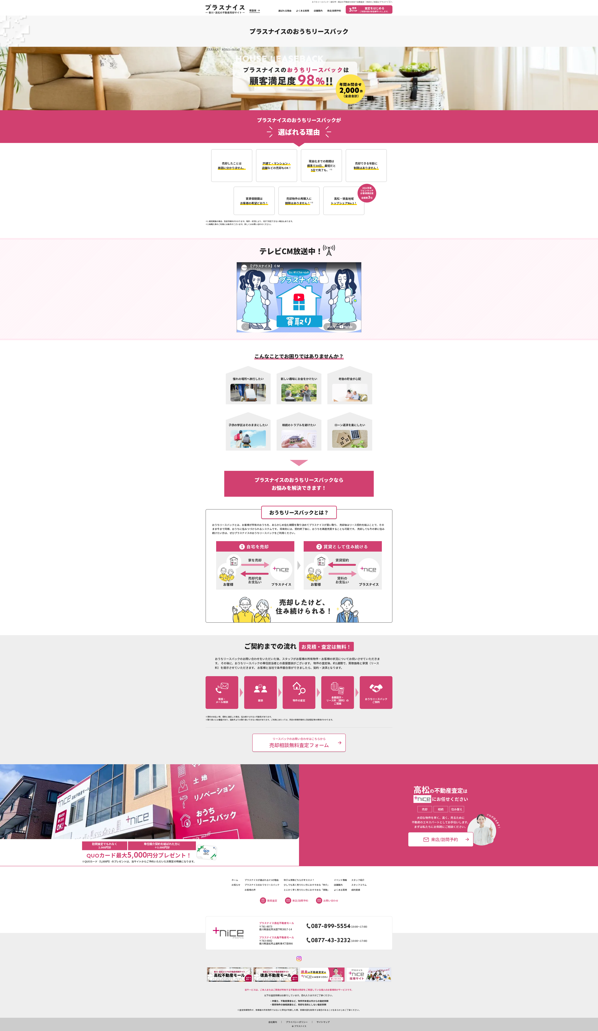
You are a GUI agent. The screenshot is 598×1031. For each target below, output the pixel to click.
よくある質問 (302, 10)
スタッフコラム (359, 884)
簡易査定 (272, 900)
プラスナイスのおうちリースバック (262, 884)
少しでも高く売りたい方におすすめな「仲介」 (307, 884)
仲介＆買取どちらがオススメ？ (299, 879)
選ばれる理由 (284, 10)
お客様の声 (250, 889)
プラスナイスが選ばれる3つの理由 (262, 879)
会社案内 (272, 1022)
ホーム (235, 879)
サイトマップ (323, 1022)
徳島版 (252, 10)
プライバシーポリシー (297, 1022)
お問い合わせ (330, 900)
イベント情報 (340, 879)
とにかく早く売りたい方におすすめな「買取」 (307, 889)
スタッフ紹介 (357, 879)
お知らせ (236, 884)
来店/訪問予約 (334, 10)
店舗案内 (318, 10)
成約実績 (355, 889)
